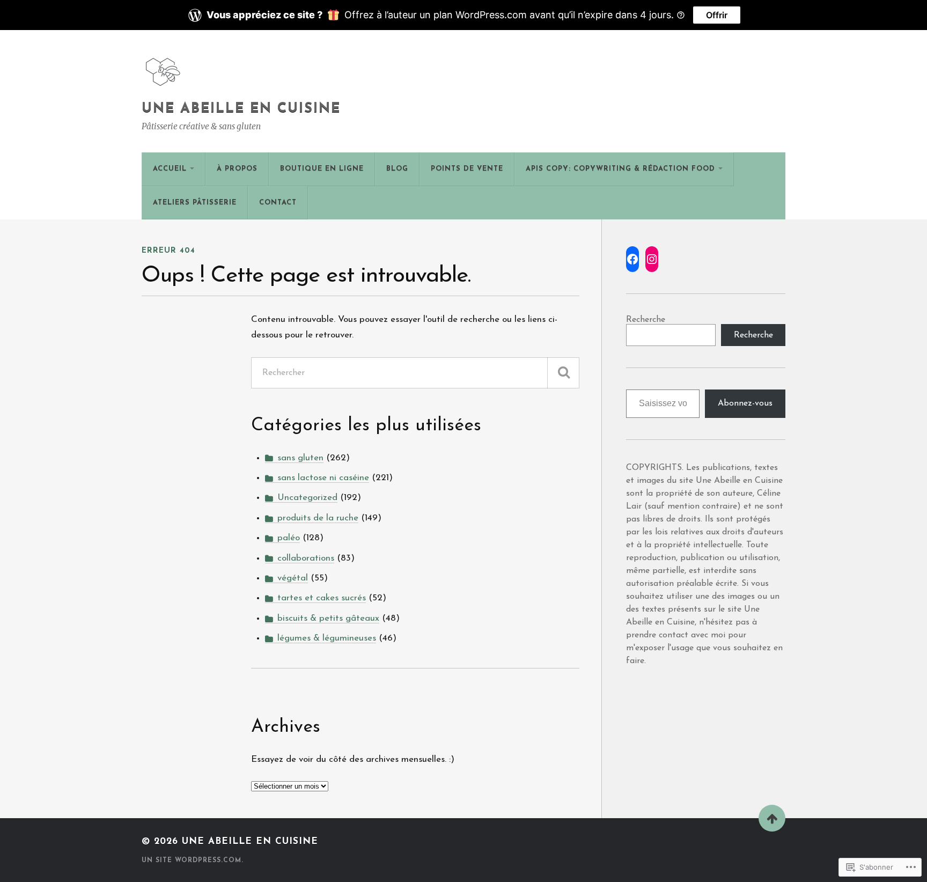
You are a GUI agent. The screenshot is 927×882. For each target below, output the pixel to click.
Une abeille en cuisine (241, 108)
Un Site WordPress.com (191, 860)
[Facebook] (632, 259)
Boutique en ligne (322, 168)
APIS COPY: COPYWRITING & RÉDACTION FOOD (620, 168)
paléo (288, 537)
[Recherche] (563, 372)
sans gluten (300, 457)
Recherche (645, 319)
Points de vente (467, 168)
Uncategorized (307, 497)
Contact (278, 202)
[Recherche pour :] (415, 372)
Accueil (170, 168)
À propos (237, 168)
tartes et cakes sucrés (321, 597)
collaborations (305, 558)
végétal (292, 578)
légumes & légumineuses (326, 638)
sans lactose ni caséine (323, 477)
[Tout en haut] (772, 818)
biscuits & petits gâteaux (328, 618)
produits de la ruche (317, 518)
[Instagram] (651, 259)
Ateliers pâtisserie (195, 202)
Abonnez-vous (745, 403)
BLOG (397, 168)
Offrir (716, 15)
